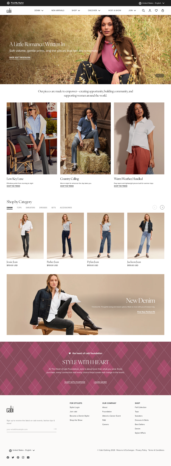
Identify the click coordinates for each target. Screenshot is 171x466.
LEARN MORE (100, 382)
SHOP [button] (137, 403)
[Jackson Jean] (145, 236)
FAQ (104, 420)
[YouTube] (28, 457)
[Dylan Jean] (105, 236)
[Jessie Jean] (25, 236)
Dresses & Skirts (142, 420)
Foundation (107, 411)
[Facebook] (8, 457)
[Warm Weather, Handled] (139, 138)
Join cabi (73, 411)
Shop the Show (76, 420)
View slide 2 (161, 75)
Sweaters (139, 416)
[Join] (54, 429)
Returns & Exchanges (125, 450)
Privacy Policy (141, 450)
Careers (105, 424)
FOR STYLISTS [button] (76, 403)
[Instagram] (23, 457)
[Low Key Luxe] (32, 138)
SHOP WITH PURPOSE (74, 382)
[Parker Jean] (65, 236)
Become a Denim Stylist (79, 416)
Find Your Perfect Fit (146, 311)
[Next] (162, 207)
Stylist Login (75, 407)
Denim (137, 428)
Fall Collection (140, 407)
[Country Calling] (85, 138)
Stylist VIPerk (140, 433)
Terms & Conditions (156, 450)
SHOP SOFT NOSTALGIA (19, 57)
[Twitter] (13, 457)
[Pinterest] (18, 457)
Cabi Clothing (104, 450)
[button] (39, 10)
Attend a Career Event (111, 416)
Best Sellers (140, 424)
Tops (137, 411)
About (104, 407)
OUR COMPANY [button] (109, 403)
